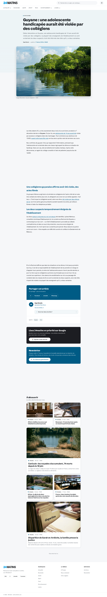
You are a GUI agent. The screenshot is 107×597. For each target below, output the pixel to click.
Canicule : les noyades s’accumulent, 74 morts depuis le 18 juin (50, 464)
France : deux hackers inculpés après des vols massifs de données (67, 495)
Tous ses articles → (39, 307)
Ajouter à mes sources (40, 339)
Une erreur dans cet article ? (45, 312)
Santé (24, 8)
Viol (41, 319)
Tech (36, 8)
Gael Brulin (26, 42)
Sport (30, 8)
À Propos (63, 570)
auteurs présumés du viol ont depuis (43, 217)
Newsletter (87, 573)
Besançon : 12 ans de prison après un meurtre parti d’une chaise (67, 423)
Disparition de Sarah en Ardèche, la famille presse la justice (53, 538)
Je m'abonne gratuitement (40, 359)
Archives (86, 570)
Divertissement (45, 8)
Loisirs (56, 8)
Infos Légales (64, 575)
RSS (6, 576)
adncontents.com (17, 594)
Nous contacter (65, 573)
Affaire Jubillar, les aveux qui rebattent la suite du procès (37, 423)
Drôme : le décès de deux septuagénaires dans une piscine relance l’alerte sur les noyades (38, 496)
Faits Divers (27, 15)
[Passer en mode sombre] (102, 3)
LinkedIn (45, 295)
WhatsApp (54, 295)
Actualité (6, 8)
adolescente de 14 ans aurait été (65, 133)
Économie (17, 8)
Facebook (37, 295)
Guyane (36, 319)
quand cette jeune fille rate (39, 138)
